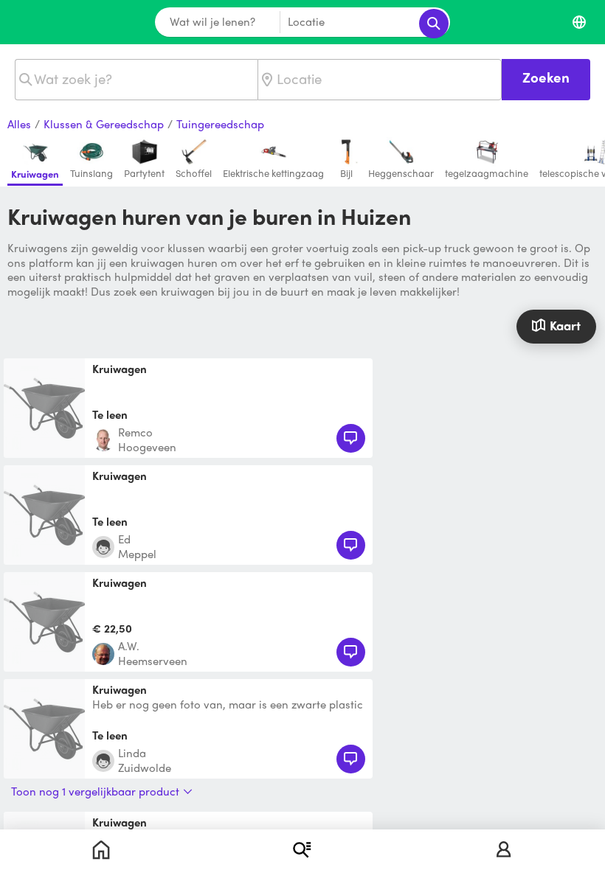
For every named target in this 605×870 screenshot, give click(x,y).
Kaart (565, 325)
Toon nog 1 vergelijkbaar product (95, 791)
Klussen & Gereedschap (104, 124)
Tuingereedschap (220, 124)
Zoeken (546, 77)
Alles (19, 124)
